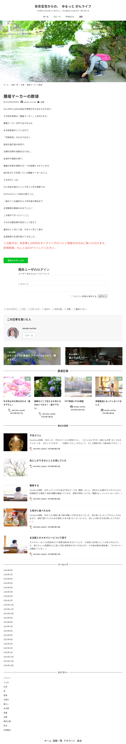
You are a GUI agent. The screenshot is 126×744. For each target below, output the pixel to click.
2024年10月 (9, 665)
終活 (5, 725)
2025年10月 (9, 613)
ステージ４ (34, 309)
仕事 (5, 686)
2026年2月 (8, 596)
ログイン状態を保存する (85, 296)
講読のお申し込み (16, 260)
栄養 (5, 712)
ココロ (6, 682)
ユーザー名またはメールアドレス (33, 274)
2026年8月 (8, 570)
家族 (5, 695)
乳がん (47, 309)
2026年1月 (8, 600)
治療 (42, 102)
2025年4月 (8, 639)
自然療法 (7, 730)
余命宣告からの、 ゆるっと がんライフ (63, 6)
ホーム (47, 740)
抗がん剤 (58, 309)
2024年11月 (9, 661)
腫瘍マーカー (80, 309)
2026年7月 (8, 574)
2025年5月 (8, 635)
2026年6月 (8, 579)
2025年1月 (8, 652)
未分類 (6, 708)
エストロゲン (11, 309)
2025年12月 (9, 604)
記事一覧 (29, 335)
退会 (79, 740)
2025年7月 (8, 626)
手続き (6, 699)
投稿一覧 (57, 740)
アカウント (69, 740)
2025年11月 (9, 609)
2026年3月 (8, 592)
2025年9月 (8, 618)
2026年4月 (8, 587)
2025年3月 (8, 643)
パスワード (23, 284)
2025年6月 (8, 631)
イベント (7, 678)
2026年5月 (8, 583)
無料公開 (7, 721)
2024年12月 (9, 657)
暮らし (6, 704)
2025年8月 (8, 622)
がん (24, 309)
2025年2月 (8, 648)
